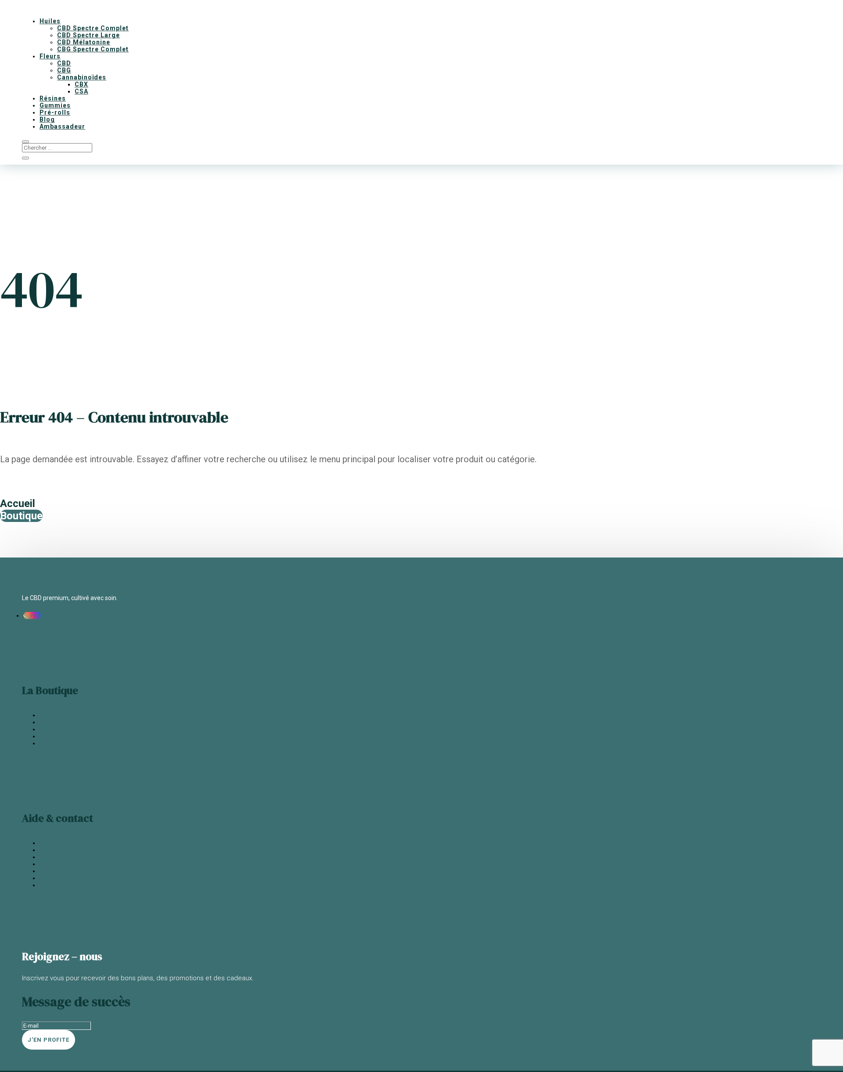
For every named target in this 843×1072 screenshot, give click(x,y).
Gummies (55, 105)
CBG (64, 70)
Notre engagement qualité (76, 856)
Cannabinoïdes (81, 77)
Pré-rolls (55, 112)
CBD (64, 63)
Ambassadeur (62, 126)
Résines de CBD (61, 729)
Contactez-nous (62, 870)
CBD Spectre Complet (93, 28)
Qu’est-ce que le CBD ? (71, 842)
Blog (47, 119)
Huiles (50, 21)
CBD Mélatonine (83, 42)
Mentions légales (63, 877)
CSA (81, 91)
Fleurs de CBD (59, 715)
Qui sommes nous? (66, 863)
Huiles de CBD (59, 722)
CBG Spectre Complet (93, 49)
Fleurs (50, 56)
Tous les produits (63, 743)
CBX (81, 84)
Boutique (21, 516)
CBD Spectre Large (88, 35)
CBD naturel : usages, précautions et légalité (100, 849)
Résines (53, 98)
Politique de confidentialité (76, 885)
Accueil (17, 503)
